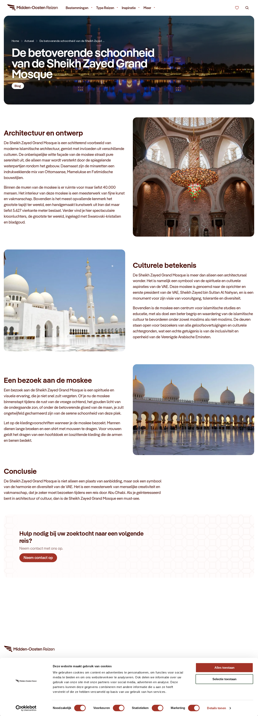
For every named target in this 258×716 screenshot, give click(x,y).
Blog (18, 86)
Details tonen (216, 708)
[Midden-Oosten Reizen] (33, 8)
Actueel (29, 40)
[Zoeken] (247, 8)
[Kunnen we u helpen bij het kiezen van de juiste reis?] (237, 8)
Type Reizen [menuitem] (105, 7)
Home (15, 40)
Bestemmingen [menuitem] (77, 7)
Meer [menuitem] (147, 7)
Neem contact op (38, 557)
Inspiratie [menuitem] (129, 7)
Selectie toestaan (224, 679)
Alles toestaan (224, 667)
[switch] (118, 706)
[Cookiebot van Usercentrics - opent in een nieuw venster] (26, 708)
